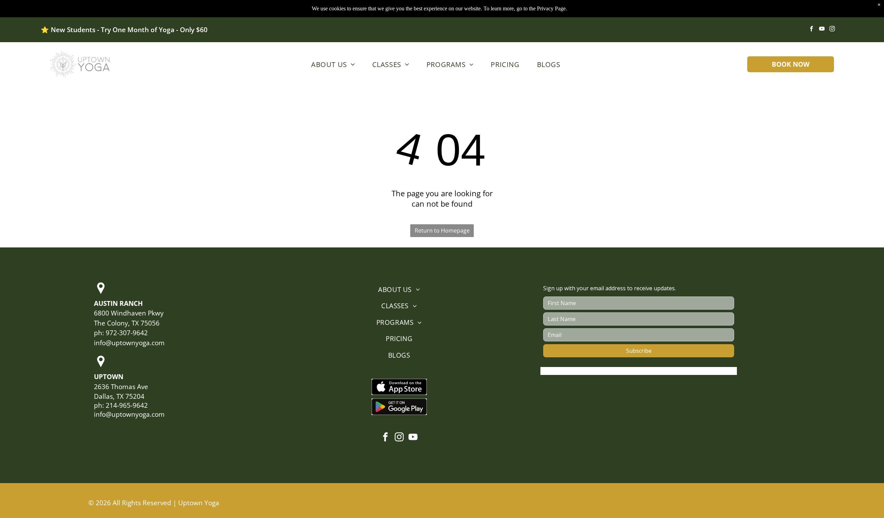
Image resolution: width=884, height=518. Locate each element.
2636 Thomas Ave (121, 386)
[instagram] (832, 30)
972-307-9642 (127, 332)
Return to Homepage (442, 230)
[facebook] (811, 30)
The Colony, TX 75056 (127, 323)
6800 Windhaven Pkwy (129, 313)
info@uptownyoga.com (129, 342)
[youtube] (822, 30)
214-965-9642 (127, 405)
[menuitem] (331, 64)
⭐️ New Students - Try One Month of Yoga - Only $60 (124, 29)
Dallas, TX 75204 (119, 396)
